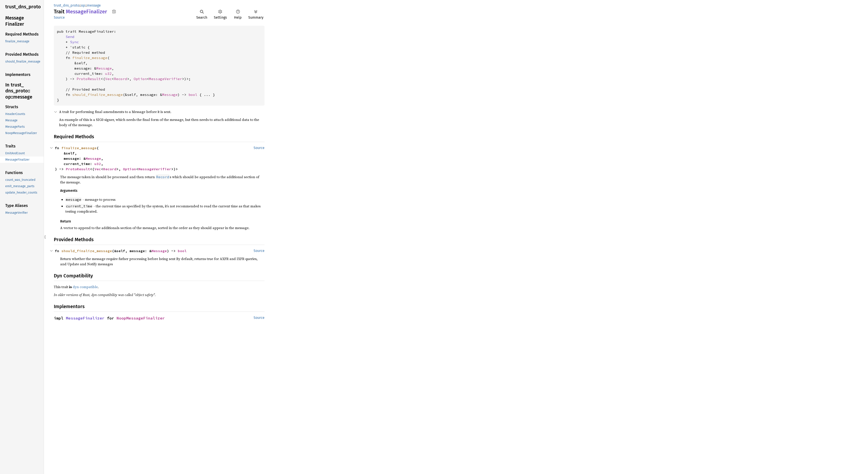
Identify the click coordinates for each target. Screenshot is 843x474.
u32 (108, 73)
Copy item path (114, 11)
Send (70, 36)
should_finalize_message (97, 94)
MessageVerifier (165, 79)
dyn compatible (85, 286)
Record (120, 79)
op (83, 5)
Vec (108, 79)
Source (59, 17)
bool (193, 94)
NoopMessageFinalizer (141, 318)
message (94, 5)
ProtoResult (89, 79)
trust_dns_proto (66, 5)
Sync (74, 42)
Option (140, 79)
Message (104, 68)
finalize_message (89, 58)
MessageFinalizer (85, 318)
